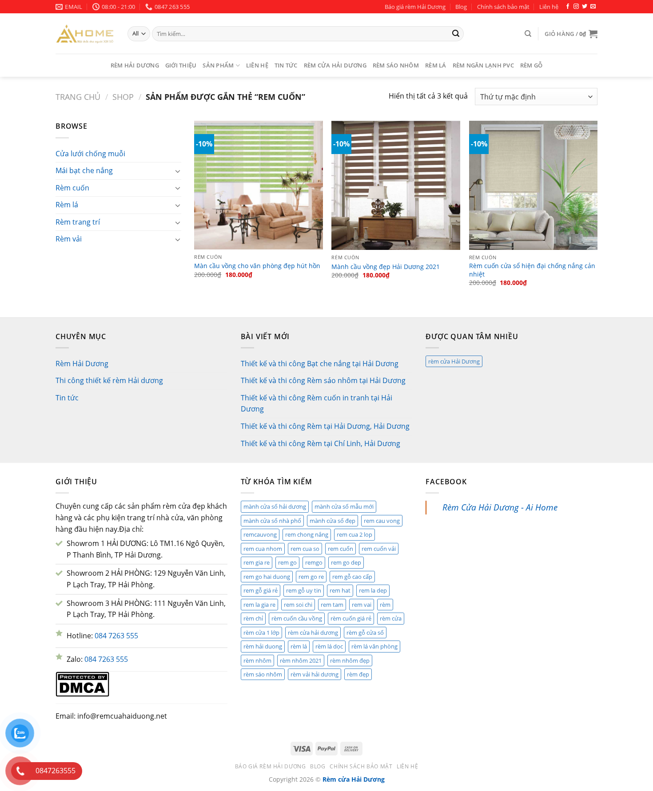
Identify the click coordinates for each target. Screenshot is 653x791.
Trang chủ (78, 96)
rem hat (340, 590)
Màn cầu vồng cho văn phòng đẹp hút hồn (257, 266)
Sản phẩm (218, 65)
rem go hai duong (266, 577)
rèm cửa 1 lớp (261, 633)
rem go (287, 562)
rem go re (311, 577)
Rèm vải (69, 239)
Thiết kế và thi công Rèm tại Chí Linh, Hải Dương (320, 443)
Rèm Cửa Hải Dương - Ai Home (499, 507)
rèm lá (299, 646)
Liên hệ (548, 7)
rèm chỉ (253, 618)
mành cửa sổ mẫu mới (344, 506)
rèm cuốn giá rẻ (350, 618)
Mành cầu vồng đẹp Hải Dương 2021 (385, 267)
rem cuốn (340, 549)
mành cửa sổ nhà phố (272, 521)
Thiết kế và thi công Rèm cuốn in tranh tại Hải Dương (316, 403)
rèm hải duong (262, 646)
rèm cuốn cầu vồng (296, 618)
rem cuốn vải (379, 549)
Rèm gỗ (531, 65)
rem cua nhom (262, 549)
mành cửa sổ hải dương (274, 506)
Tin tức (286, 65)
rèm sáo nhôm (262, 674)
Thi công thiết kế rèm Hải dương (109, 380)
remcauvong (260, 534)
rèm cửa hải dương (313, 633)
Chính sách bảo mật (503, 7)
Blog (461, 7)
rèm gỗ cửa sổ (365, 633)
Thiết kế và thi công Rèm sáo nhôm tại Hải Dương (323, 380)
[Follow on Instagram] (576, 7)
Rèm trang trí (78, 222)
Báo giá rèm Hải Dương (415, 7)
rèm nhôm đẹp (350, 660)
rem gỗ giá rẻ (260, 590)
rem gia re (256, 562)
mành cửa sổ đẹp (332, 521)
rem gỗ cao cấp (352, 577)
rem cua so (305, 549)
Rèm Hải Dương (135, 65)
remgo (314, 562)
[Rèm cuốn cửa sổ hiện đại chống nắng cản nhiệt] (533, 185)
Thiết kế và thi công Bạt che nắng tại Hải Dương (319, 363)
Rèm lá (435, 65)
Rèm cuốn (72, 188)
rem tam (332, 605)
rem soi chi (298, 605)
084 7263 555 (116, 636)
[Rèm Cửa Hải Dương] (85, 33)
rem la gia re (259, 605)
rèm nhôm (257, 660)
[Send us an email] (593, 7)
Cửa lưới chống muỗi (90, 153)
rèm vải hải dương (314, 674)
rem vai (361, 605)
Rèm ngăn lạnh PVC (483, 65)
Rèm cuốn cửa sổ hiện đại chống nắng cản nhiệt (532, 270)
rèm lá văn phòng (374, 646)
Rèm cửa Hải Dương (335, 65)
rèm (385, 605)
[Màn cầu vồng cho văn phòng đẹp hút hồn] (258, 185)
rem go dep (346, 562)
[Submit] (455, 33)
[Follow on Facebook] (567, 7)
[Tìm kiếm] (528, 33)
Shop (123, 96)
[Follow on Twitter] (584, 7)
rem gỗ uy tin (303, 590)
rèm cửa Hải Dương (454, 361)
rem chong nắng (306, 534)
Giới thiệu (181, 65)
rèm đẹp (358, 674)
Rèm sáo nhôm (396, 65)
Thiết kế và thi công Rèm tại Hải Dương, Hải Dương (325, 426)
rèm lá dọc (329, 646)
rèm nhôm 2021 (301, 660)
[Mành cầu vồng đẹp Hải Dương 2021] (395, 185)
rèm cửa (391, 618)
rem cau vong (382, 521)
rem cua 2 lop (354, 534)
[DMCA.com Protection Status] (82, 683)
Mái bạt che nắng (84, 170)
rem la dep (373, 590)
